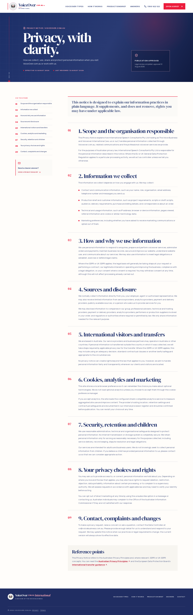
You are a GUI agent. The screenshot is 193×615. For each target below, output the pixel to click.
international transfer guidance (88, 564)
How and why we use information (30, 115)
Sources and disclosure (27, 121)
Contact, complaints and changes (31, 151)
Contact (181, 597)
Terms (43, 610)
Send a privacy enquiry (28, 172)
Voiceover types (74, 6)
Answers (135, 6)
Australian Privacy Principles (113, 561)
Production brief (116, 6)
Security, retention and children (30, 139)
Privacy (35, 610)
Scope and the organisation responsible (33, 103)
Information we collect (26, 109)
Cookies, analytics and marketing (30, 133)
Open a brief (172, 6)
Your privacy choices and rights (30, 145)
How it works (95, 6)
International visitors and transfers (31, 128)
